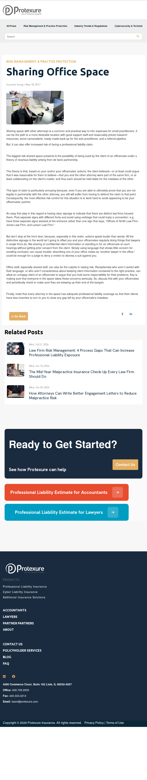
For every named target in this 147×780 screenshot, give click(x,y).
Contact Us (13, 644)
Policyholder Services (22, 650)
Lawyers (10, 616)
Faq (6, 663)
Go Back (20, 316)
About (8, 629)
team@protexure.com (25, 701)
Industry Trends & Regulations (90, 26)
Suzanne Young (14, 84)
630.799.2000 (20, 690)
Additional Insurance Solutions (24, 597)
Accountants (14, 610)
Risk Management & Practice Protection (45, 26)
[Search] (138, 36)
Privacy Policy (94, 722)
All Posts (11, 26)
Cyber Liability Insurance (20, 592)
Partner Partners (18, 623)
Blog (7, 657)
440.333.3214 (17, 696)
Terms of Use (115, 722)
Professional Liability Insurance (25, 586)
